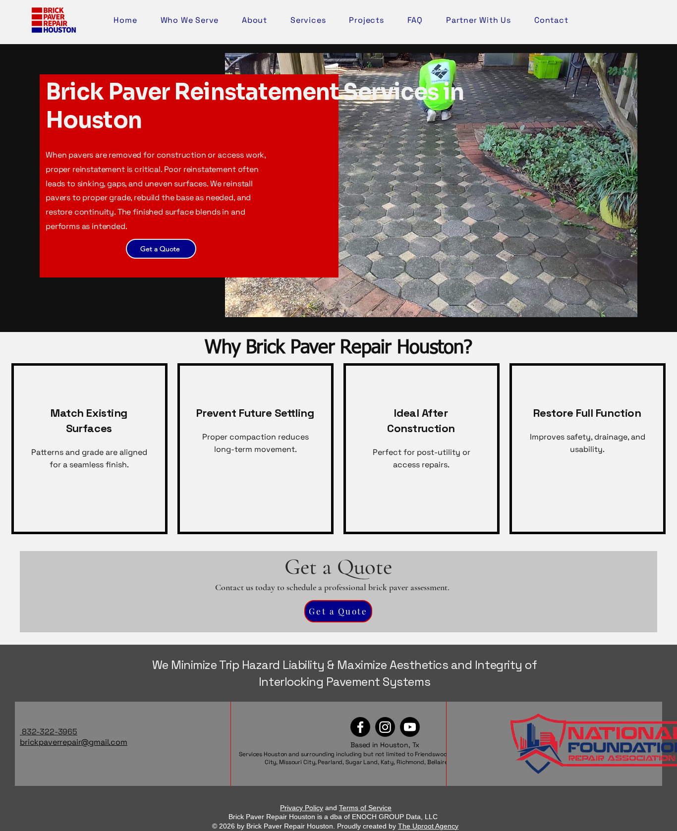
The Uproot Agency (428, 826)
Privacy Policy (301, 808)
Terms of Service (365, 808)
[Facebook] (360, 727)
